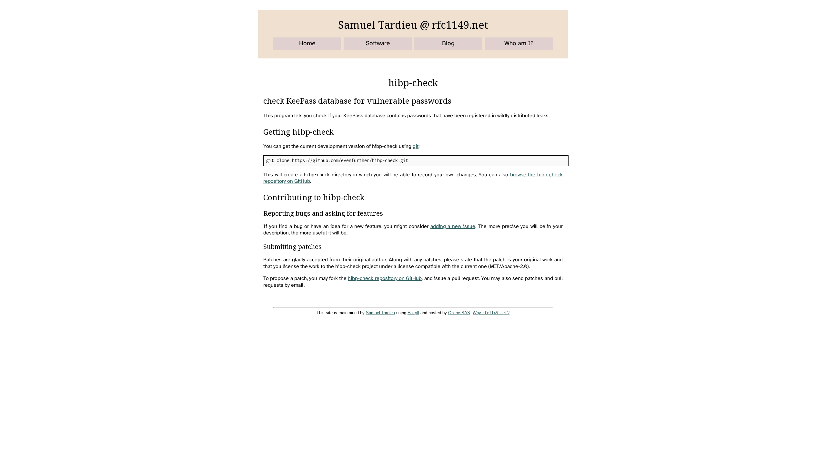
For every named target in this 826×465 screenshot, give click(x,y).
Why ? (491, 312)
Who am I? (519, 43)
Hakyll (413, 312)
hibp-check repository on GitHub (385, 278)
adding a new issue (452, 226)
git (415, 146)
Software (378, 43)
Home (307, 43)
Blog (448, 43)
